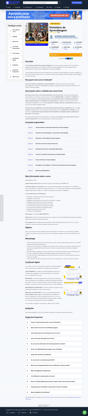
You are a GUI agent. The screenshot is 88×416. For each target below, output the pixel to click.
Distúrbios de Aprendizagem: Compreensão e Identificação (48, 133)
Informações (16, 53)
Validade (15, 36)
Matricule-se (54, 55)
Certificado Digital (16, 59)
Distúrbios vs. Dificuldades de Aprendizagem (44, 138)
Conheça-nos (28, 7)
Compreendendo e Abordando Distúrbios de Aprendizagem (48, 127)
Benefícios (15, 41)
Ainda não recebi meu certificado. (41, 354)
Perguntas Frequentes (16, 70)
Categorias (17, 7)
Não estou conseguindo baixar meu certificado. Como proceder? (50, 365)
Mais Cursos (16, 76)
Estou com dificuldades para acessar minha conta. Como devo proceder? (53, 381)
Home (8, 7)
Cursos (50, 7)
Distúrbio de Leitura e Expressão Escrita (43, 143)
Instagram (12, 412)
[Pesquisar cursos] (59, 2)
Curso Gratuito (55, 23)
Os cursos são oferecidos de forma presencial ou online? (48, 344)
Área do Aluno (78, 2)
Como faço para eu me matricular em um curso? (45, 333)
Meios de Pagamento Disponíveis (41, 371)
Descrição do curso (16, 30)
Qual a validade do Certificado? (40, 392)
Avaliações (15, 65)
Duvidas (58, 7)
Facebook (24, 412)
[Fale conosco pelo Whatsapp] (84, 412)
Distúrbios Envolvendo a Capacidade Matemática (45, 149)
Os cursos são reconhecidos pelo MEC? (43, 360)
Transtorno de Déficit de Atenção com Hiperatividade (46, 154)
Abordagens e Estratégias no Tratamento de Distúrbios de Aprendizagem (52, 165)
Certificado (40, 7)
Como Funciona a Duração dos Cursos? (42, 338)
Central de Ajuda (48, 397)
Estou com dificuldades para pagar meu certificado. (46, 349)
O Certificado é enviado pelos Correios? (43, 376)
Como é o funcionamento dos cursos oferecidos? (46, 322)
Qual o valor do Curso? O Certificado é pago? (44, 327)
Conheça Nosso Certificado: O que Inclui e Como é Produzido (49, 387)
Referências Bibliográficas (39, 170)
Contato (67, 7)
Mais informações (43, 406)
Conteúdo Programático (16, 47)
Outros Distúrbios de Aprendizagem (42, 159)
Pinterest (35, 412)
